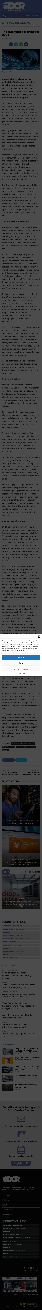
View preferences (21, 669)
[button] (39, 636)
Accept (21, 657)
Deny (21, 663)
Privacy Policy (21, 673)
